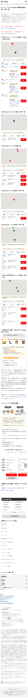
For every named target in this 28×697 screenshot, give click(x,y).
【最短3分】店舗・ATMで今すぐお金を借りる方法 (13, 18)
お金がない (15, 616)
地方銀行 (3, 584)
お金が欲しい (4, 616)
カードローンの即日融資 (6, 542)
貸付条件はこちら (19, 657)
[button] (15, 53)
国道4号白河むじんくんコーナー (4, 218)
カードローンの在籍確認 (6, 555)
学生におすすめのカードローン (8, 562)
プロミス (11, 610)
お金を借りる (4, 524)
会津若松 (3, 488)
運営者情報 (12, 691)
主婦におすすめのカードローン (8, 559)
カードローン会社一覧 (6, 607)
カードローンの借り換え (6, 549)
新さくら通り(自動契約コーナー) (4, 267)
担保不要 (5, 504)
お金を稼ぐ (10, 616)
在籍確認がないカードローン (7, 538)
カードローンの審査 (5, 566)
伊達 (2, 490)
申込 (23, 67)
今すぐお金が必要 (16, 613)
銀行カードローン (5, 531)
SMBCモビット (19, 610)
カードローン (6, 4)
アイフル (3, 610)
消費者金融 (3, 528)
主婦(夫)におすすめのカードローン (8, 624)
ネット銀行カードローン (6, 587)
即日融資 (3, 621)
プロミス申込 (11, 474)
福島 (11, 490)
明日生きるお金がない (6, 614)
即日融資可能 (6, 502)
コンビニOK (18, 509)
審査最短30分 (18, 507)
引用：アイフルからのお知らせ (8, 28)
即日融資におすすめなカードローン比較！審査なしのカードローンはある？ (14, 396)
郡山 (14, 488)
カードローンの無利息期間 (7, 619)
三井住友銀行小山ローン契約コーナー (4, 308)
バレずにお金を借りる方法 (7, 613)
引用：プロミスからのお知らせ (8, 33)
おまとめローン (4, 545)
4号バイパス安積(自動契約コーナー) (4, 261)
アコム (7, 610)
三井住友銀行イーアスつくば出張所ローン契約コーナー (14, 103)
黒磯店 (10, 74)
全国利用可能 (6, 507)
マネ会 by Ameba (7, 665)
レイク (14, 610)
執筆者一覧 (21, 691)
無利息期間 (18, 504)
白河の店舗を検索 (11, 478)
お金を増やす (13, 614)
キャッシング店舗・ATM (15, 4)
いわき (9, 488)
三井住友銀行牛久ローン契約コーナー (4, 322)
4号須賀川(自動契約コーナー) (4, 255)
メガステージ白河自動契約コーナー (4, 139)
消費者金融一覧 (5, 609)
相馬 (23, 488)
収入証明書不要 (19, 502)
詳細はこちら (23, 100)
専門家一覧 (16, 691)
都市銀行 (3, 580)
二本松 (6, 490)
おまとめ (5, 509)
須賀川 (18, 488)
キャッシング (4, 535)
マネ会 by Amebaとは (5, 691)
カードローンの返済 (5, 552)
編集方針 (24, 691)
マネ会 (1, 4)
